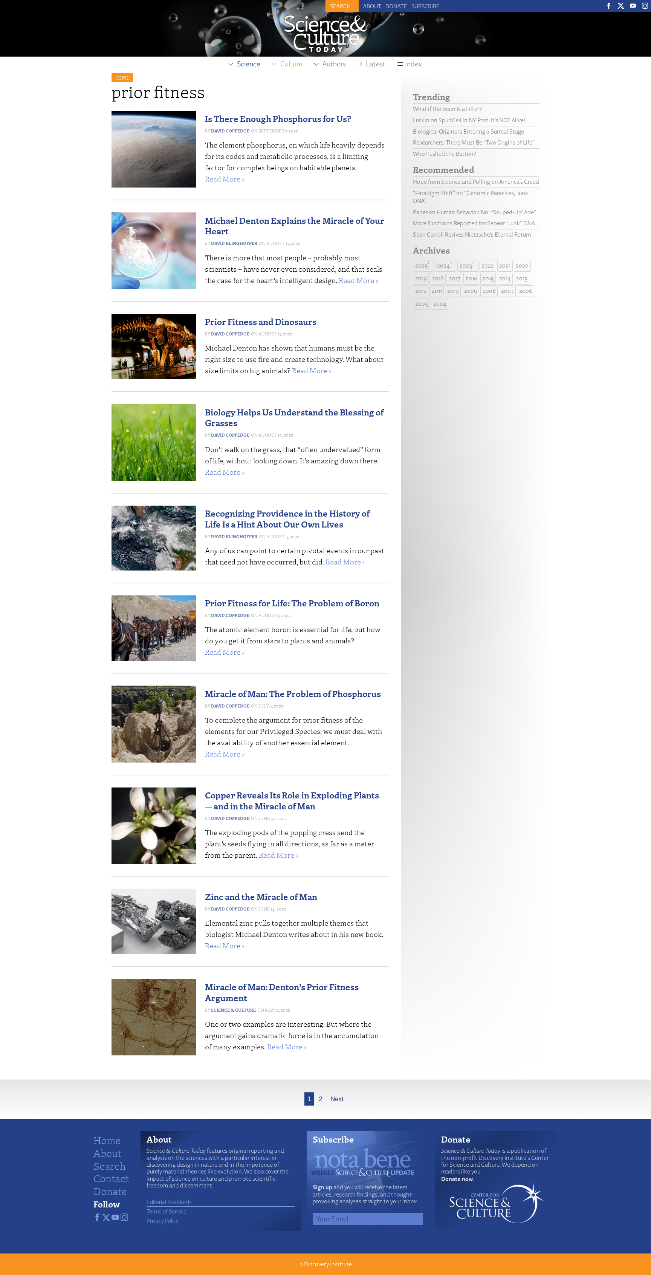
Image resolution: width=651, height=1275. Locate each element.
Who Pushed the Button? (444, 153)
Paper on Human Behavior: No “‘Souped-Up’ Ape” (474, 212)
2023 (466, 265)
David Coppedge (230, 131)
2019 (421, 278)
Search (109, 1165)
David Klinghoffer (234, 243)
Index (413, 64)
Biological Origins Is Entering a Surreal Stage (468, 131)
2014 (505, 278)
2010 (453, 290)
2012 (420, 290)
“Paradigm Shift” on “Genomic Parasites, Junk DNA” (470, 197)
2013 (521, 278)
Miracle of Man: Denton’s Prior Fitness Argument (282, 992)
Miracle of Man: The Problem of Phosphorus (293, 693)
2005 (421, 303)
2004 (439, 303)
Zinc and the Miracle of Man (261, 896)
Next (337, 1099)
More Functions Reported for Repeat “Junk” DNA (474, 223)
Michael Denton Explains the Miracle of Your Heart (294, 226)
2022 (487, 265)
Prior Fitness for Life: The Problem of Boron (292, 602)
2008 (489, 290)
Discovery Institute (328, 1264)
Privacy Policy (163, 1220)
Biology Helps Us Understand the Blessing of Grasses (294, 417)
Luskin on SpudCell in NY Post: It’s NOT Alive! (469, 120)
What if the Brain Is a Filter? (447, 108)
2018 (438, 278)
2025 (421, 265)
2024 (443, 265)
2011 (437, 290)
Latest (375, 64)
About (372, 6)
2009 (470, 290)
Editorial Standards (169, 1201)
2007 (507, 290)
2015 (488, 278)
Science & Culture (233, 1010)
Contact (111, 1178)
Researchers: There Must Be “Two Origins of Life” (474, 142)
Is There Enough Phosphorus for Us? (278, 118)
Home (107, 1140)
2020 (522, 265)
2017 (454, 278)
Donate (396, 6)
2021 (504, 265)
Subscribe (425, 6)
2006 (525, 290)
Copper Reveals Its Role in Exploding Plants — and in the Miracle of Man (292, 800)
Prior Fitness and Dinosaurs (260, 321)
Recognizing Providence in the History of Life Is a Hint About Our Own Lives (287, 518)
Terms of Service (166, 1211)
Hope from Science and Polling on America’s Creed (476, 181)
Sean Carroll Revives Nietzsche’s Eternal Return (472, 234)
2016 (471, 278)
